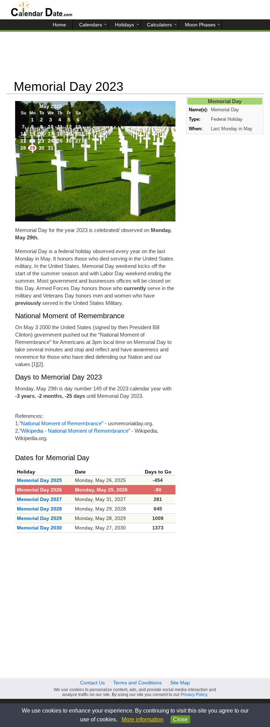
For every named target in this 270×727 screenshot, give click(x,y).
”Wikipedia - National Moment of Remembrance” (74, 431)
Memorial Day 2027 (39, 499)
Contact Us (92, 682)
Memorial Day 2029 (39, 518)
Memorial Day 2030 (39, 528)
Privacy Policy (194, 694)
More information (142, 719)
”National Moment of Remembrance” (61, 423)
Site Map (180, 682)
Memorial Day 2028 (39, 509)
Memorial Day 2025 (39, 480)
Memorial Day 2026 (39, 490)
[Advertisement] (135, 58)
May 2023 (50, 106)
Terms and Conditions (137, 682)
